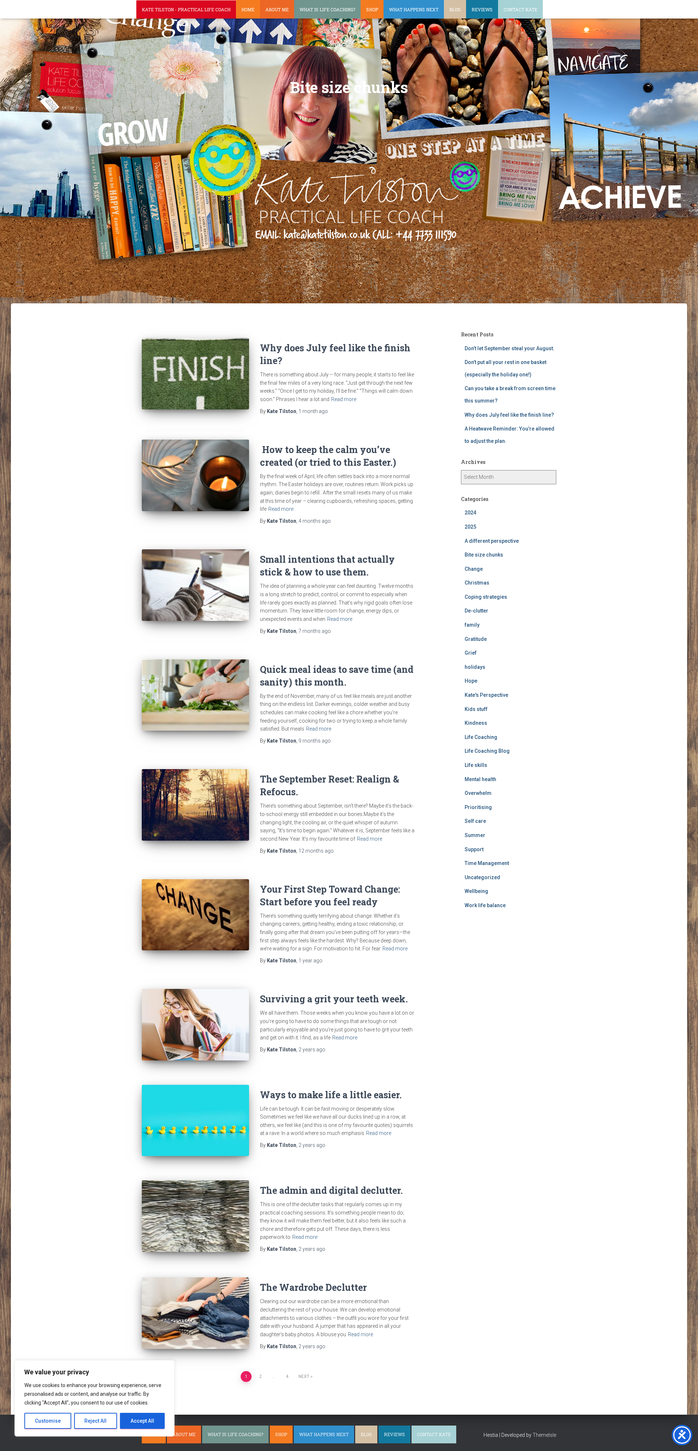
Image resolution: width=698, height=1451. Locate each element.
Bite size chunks (484, 555)
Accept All (142, 1421)
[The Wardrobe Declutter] (195, 1313)
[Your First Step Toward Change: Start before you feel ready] (195, 915)
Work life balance (485, 905)
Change (474, 569)
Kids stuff (476, 709)
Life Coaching (481, 737)
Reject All (95, 1421)
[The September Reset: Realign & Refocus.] (195, 805)
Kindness (476, 723)
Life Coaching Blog (487, 751)
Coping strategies (486, 597)
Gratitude (476, 639)
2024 (470, 513)
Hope (471, 681)
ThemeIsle (544, 1435)
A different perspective (492, 541)
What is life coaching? (327, 9)
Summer (475, 835)
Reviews (482, 9)
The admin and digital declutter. (331, 1190)
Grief (471, 653)
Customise (48, 1421)
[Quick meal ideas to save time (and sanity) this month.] (195, 695)
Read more (343, 399)
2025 (470, 527)
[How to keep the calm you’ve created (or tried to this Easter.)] (195, 475)
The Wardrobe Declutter (313, 1287)
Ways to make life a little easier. (331, 1095)
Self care (475, 821)
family (472, 625)
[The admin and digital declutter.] (195, 1216)
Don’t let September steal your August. (509, 348)
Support (474, 849)
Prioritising (478, 807)
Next (303, 1376)
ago (313, 411)
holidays (475, 667)
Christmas (477, 583)
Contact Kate (520, 9)
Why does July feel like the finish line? (509, 415)
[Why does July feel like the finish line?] (195, 373)
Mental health (480, 779)
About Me (277, 9)
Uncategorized (482, 877)
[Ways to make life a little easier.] (195, 1120)
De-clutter (476, 611)
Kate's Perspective (486, 695)
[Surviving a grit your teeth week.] (195, 1024)
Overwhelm (478, 793)
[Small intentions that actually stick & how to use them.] (195, 585)
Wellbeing (476, 891)
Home (247, 9)
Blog (455, 9)
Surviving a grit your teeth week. (334, 999)
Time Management (487, 863)
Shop (372, 9)
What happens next (413, 9)
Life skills (476, 765)
